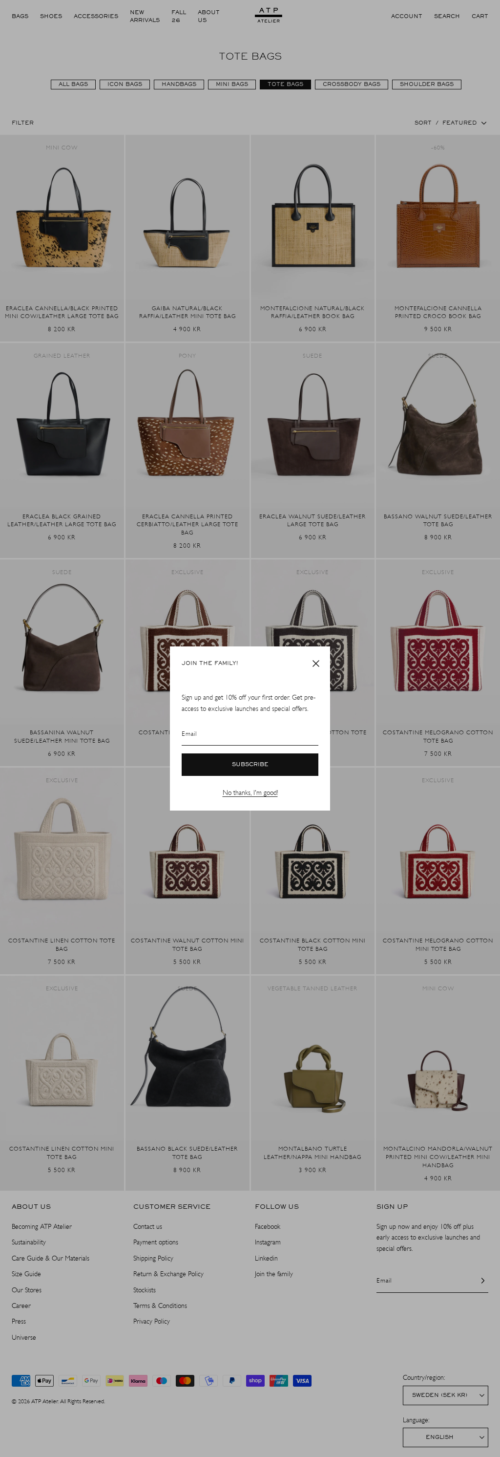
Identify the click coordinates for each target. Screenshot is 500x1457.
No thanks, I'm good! (250, 793)
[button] (316, 663)
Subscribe (250, 764)
